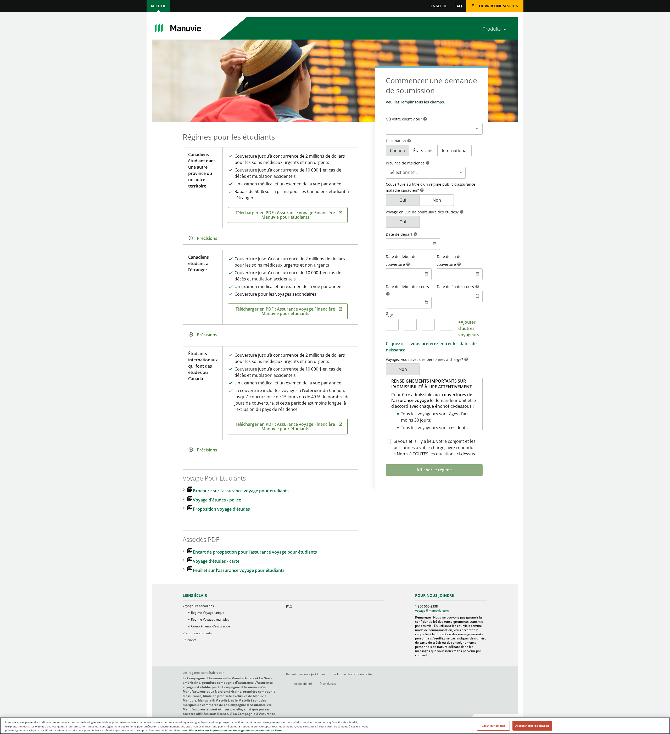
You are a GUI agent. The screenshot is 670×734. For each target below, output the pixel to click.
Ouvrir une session (498, 5)
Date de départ (399, 234)
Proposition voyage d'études (221, 509)
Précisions (207, 238)
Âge (389, 314)
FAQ (458, 5)
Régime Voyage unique (207, 612)
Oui (402, 200)
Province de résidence (406, 163)
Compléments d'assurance (210, 626)
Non (437, 200)
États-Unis (423, 150)
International (454, 150)
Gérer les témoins (493, 725)
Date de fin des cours (456, 286)
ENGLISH (438, 5)
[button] (425, 120)
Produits (492, 29)
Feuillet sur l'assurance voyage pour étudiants (238, 570)
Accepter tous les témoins (532, 725)
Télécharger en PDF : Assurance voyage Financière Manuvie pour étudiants (285, 215)
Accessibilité (303, 683)
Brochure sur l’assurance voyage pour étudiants (241, 491)
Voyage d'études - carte (216, 561)
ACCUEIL (158, 5)
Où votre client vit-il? (404, 119)
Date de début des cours (407, 286)
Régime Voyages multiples (210, 619)
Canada (397, 150)
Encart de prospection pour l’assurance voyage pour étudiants (255, 552)
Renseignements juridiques (306, 674)
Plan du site (328, 683)
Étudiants (189, 640)
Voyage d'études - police (217, 500)
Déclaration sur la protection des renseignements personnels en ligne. (235, 730)
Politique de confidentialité (352, 674)
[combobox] (434, 125)
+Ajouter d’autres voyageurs (468, 328)
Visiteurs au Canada (197, 633)
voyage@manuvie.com (432, 610)
